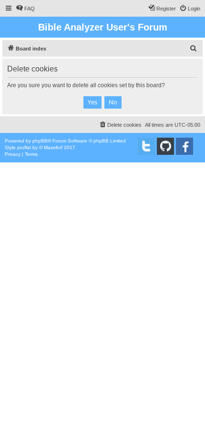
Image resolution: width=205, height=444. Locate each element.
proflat (24, 147)
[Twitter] (146, 146)
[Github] (165, 146)
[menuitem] (25, 8)
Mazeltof (53, 147)
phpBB (40, 140)
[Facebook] (184, 146)
